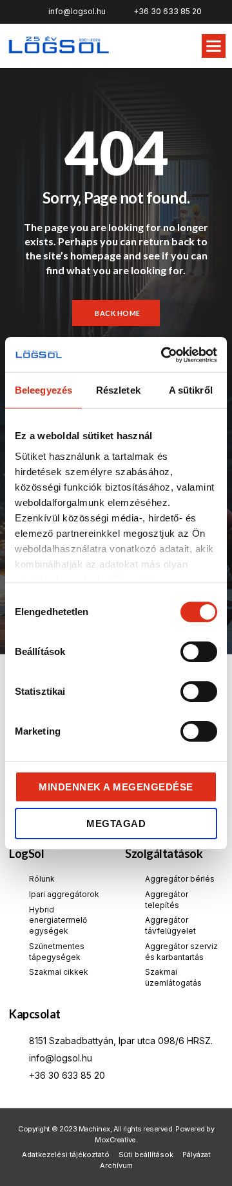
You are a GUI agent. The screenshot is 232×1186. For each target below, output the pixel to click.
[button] (214, 46)
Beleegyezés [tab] (43, 390)
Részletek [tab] (118, 390)
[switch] (198, 651)
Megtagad (116, 823)
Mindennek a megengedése (116, 786)
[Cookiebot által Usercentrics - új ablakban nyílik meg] (163, 355)
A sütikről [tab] (191, 390)
